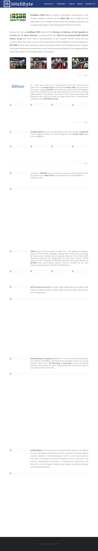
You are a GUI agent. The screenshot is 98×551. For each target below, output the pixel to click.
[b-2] (38, 105)
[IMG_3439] (18, 147)
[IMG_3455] (59, 147)
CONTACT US (90, 4)
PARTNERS (61, 4)
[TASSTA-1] (18, 272)
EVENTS (80, 4)
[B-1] (18, 105)
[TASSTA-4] (80, 272)
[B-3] (59, 105)
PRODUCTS (48, 4)
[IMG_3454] (38, 147)
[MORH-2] (59, 68)
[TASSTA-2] (38, 272)
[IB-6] (80, 147)
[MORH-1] (38, 68)
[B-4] (80, 105)
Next (85, 75)
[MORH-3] (80, 68)
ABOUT (72, 4)
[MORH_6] (18, 68)
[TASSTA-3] (59, 272)
